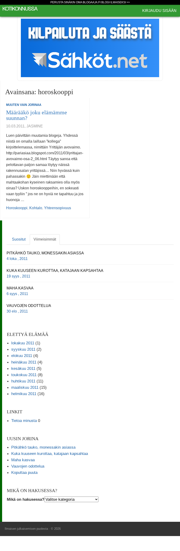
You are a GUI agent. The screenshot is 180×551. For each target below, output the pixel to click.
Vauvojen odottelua (27, 466)
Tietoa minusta (24, 420)
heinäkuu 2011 (23, 362)
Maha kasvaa (23, 459)
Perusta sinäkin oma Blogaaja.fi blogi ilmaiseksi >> (90, 2)
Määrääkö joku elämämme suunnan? (36, 115)
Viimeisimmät (45, 239)
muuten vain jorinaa (23, 105)
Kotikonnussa (19, 8)
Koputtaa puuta (24, 472)
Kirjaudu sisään (159, 11)
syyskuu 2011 (23, 349)
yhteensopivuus (57, 208)
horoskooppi (16, 208)
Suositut (19, 239)
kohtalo (35, 208)
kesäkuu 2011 (23, 368)
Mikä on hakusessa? (25, 499)
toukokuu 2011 (24, 374)
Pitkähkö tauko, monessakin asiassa (43, 447)
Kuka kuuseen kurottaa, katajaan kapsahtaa (49, 453)
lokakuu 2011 (22, 343)
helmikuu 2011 (23, 393)
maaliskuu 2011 (24, 387)
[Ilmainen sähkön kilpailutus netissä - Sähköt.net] (90, 48)
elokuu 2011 (21, 355)
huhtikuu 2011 (23, 381)
